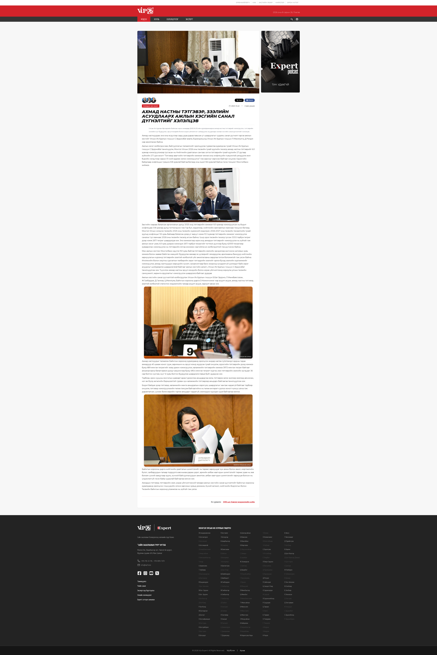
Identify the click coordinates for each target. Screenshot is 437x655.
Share (250, 100)
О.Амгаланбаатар (205, 557)
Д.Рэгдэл (266, 578)
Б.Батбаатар (203, 598)
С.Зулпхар (243, 566)
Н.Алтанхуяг (203, 541)
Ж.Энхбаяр (288, 586)
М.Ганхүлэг (224, 623)
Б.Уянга (286, 533)
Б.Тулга (265, 611)
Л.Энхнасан (288, 594)
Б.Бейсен (223, 553)
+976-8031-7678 (159, 561)
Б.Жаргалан (244, 545)
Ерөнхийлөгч (243, 2)
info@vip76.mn (146, 565)
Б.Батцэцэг (202, 635)
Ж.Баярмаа (224, 545)
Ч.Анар (201, 561)
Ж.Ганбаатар (225, 590)
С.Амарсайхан (203, 553)
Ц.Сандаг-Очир (268, 586)
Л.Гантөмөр (224, 615)
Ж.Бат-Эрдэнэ (203, 590)
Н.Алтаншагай (203, 545)
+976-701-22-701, (147, 561)
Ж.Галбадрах (225, 582)
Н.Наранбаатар (245, 627)
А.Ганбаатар (225, 594)
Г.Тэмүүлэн (266, 623)
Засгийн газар (266, 2)
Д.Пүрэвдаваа (267, 570)
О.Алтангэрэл (203, 537)
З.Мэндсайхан (245, 619)
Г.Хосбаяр (287, 545)
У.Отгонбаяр (267, 553)
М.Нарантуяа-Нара (246, 635)
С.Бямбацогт (225, 578)
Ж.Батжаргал (203, 611)
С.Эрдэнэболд (289, 615)
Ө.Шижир (287, 578)
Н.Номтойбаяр (268, 541)
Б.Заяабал (243, 557)
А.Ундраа (266, 627)
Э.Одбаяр (266, 545)
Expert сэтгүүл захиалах (146, 599)
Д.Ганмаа (224, 611)
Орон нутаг (292, 2)
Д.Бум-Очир (225, 570)
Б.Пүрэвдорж (267, 574)
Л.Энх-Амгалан (289, 582)
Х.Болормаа (225, 557)
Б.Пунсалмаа (267, 566)
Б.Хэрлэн (287, 549)
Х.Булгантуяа (225, 566)
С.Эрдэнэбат (288, 611)
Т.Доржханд (225, 635)
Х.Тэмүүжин (267, 619)
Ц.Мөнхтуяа (244, 615)
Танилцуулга (141, 581)
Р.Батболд (202, 606)
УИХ (254, 2)
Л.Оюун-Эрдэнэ (268, 561)
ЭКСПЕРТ (189, 19)
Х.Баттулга (202, 631)
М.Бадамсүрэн (203, 582)
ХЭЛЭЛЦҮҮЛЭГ (172, 19)
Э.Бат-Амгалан (203, 586)
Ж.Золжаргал (244, 561)
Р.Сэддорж (266, 602)
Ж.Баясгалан (225, 549)
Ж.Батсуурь (202, 623)
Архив (242, 650)
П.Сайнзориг (267, 582)
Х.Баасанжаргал (204, 574)
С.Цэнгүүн (287, 566)
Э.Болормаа (225, 561)
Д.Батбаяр (202, 602)
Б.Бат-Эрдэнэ (203, 594)
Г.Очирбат (266, 557)
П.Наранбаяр (244, 631)
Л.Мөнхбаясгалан (246, 598)
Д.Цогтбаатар (289, 553)
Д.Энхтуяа (287, 598)
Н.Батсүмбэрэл (203, 627)
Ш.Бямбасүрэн (225, 574)
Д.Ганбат (224, 602)
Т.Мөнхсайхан (245, 602)
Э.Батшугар (224, 537)
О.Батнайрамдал (204, 619)
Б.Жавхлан (243, 537)
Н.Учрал (265, 635)
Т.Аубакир (202, 570)
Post (240, 100)
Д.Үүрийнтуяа (289, 541)
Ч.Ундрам (266, 631)
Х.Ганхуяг (224, 619)
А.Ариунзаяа (203, 566)
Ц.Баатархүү (203, 578)
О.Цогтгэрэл (288, 561)
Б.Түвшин (266, 615)
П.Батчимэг (224, 533)
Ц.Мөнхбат (244, 594)
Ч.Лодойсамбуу (245, 574)
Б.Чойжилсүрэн (289, 574)
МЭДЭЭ (144, 19)
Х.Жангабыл (244, 541)
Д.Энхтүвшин (288, 602)
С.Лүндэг (243, 582)
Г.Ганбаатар (225, 598)
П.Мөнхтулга (244, 611)
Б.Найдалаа (244, 623)
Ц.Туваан (266, 606)
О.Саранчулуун (268, 590)
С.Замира (243, 553)
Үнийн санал (141, 586)
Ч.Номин (265, 533)
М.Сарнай (266, 594)
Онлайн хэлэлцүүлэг (144, 595)
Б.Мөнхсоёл (244, 606)
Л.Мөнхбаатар (245, 590)
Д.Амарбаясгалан (205, 549)
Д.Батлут (202, 615)
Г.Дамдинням (225, 631)
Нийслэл (279, 2)
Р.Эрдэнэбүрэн (289, 619)
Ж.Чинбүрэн (288, 570)
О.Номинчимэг (267, 537)
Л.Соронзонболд (268, 598)
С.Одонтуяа (267, 549)
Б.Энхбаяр (287, 590)
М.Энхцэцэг (288, 606)
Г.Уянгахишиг (288, 537)
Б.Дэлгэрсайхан (245, 533)
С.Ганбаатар (225, 586)
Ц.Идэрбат (243, 570)
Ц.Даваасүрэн (225, 627)
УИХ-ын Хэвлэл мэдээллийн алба (239, 502)
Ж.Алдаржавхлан (204, 533)
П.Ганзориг (224, 606)
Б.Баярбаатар (225, 541)
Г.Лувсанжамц (244, 578)
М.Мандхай (244, 586)
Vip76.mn (231, 650)
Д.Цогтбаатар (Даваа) (292, 557)
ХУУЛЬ (156, 19)
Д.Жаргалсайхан (245, 549)
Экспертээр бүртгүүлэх (145, 590)
